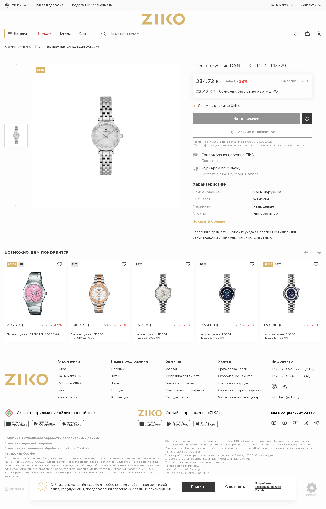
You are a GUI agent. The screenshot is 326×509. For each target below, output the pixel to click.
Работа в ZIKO (69, 383)
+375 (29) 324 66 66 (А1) (291, 376)
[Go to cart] (307, 33)
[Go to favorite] (296, 33)
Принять (198, 487)
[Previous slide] (306, 252)
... (39, 47)
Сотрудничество (178, 397)
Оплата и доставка (48, 5)
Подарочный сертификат (184, 390)
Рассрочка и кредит (234, 383)
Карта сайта (67, 397)
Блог (61, 390)
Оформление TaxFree (235, 376)
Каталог (171, 369)
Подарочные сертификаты (91, 5)
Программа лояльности (183, 376)
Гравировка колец (232, 369)
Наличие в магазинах (255, 132)
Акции (116, 383)
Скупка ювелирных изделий (239, 390)
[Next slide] (319, 252)
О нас (62, 369)
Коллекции (119, 397)
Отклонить (235, 487)
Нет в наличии (246, 118)
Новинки (65, 33)
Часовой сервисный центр (238, 397)
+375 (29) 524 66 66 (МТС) (293, 369)
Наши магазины (282, 5)
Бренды (117, 390)
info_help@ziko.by (285, 397)
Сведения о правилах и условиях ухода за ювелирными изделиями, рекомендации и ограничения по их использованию (245, 235)
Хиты (83, 33)
